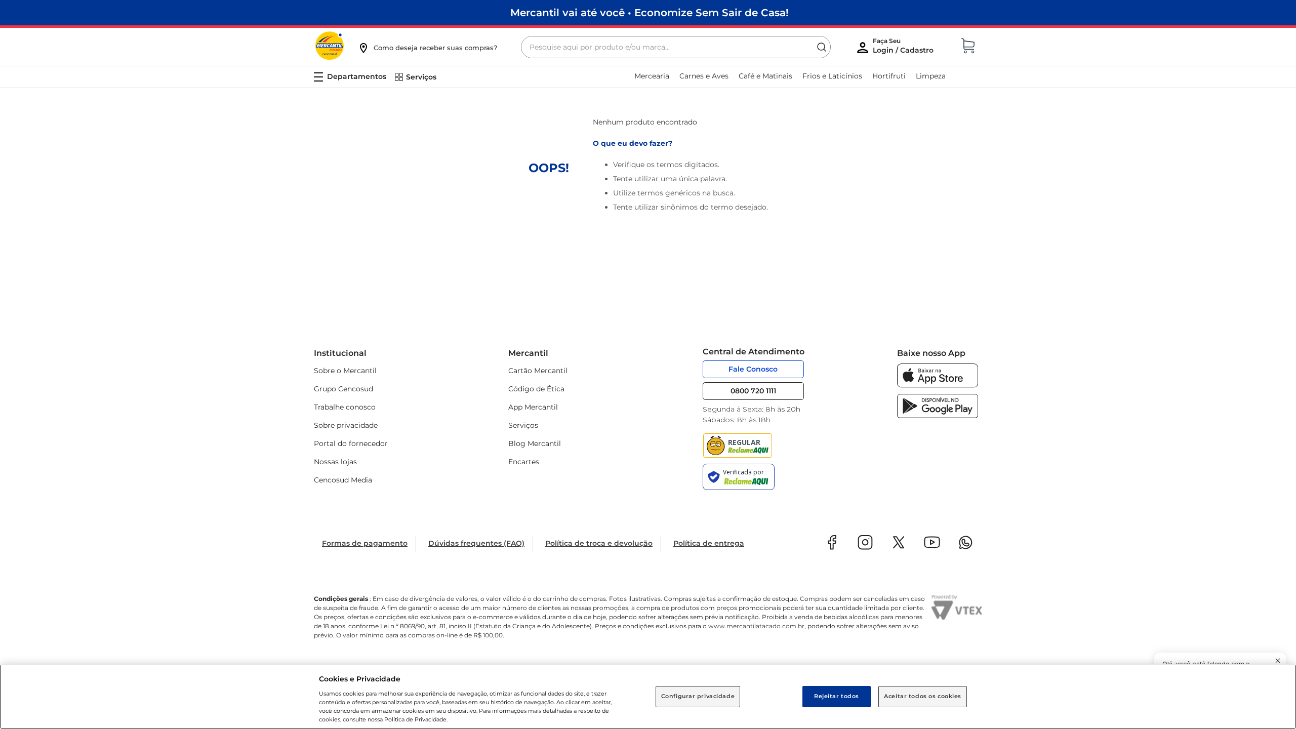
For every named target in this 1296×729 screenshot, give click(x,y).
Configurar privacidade (698, 696)
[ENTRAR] (904, 48)
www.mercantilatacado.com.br (756, 626)
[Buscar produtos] (821, 47)
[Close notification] (1278, 661)
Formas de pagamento (365, 543)
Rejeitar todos (836, 696)
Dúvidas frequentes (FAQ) (476, 543)
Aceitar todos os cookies (922, 696)
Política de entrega (708, 543)
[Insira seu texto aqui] (937, 385)
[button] (427, 47)
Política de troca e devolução (599, 543)
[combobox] (676, 47)
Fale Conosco (753, 369)
